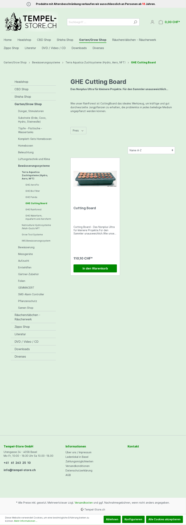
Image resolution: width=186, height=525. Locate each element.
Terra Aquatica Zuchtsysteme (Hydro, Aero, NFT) (35, 175)
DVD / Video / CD (26, 341)
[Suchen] (135, 22)
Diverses (20, 356)
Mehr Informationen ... (25, 521)
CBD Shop (21, 89)
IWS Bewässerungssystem (36, 240)
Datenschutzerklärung (79, 470)
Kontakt (133, 446)
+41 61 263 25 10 (17, 463)
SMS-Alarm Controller (31, 294)
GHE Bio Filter (32, 191)
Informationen (76, 446)
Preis (76, 130)
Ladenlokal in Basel (77, 456)
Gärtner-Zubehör (28, 274)
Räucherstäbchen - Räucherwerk (27, 317)
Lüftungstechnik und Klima (34, 159)
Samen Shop (25, 307)
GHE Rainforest (33, 209)
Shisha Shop (23, 96)
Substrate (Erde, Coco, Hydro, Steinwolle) (32, 119)
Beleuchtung (26, 152)
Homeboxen (25, 145)
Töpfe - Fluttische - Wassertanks (30, 130)
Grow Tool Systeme (32, 234)
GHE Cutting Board (36, 203)
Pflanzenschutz (27, 301)
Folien (21, 280)
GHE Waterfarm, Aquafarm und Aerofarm (38, 217)
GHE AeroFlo (32, 184)
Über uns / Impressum (78, 452)
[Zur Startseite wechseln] (31, 21)
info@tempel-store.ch (20, 470)
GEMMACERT (26, 287)
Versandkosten (84, 502)
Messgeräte (25, 254)
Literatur (20, 334)
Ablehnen (112, 519)
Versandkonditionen (78, 465)
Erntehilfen (24, 267)
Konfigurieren (133, 519)
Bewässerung (26, 247)
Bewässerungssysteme (34, 165)
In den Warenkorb (95, 268)
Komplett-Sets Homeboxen (35, 138)
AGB (68, 475)
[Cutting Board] (95, 179)
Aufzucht (23, 260)
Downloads (22, 349)
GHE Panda (31, 197)
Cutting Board (84, 208)
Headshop (21, 82)
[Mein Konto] (152, 22)
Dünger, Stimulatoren (31, 111)
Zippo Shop (22, 327)
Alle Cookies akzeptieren (164, 519)
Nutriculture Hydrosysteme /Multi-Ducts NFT (36, 227)
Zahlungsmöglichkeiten (79, 461)
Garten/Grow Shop (28, 104)
